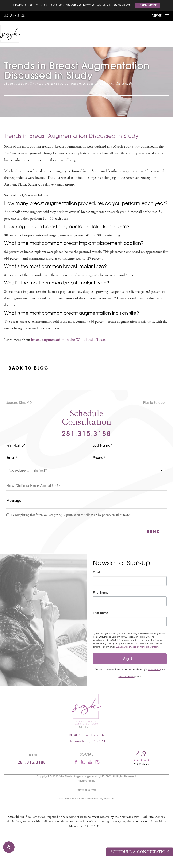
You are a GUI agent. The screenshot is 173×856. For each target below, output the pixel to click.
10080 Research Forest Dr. (86, 738)
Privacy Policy (154, 670)
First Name (100, 592)
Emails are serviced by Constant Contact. (137, 646)
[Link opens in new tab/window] (76, 761)
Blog (22, 83)
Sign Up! (129, 658)
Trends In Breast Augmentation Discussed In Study (82, 83)
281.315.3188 (14, 16)
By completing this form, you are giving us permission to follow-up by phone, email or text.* (71, 515)
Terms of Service (127, 677)
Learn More (147, 5)
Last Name (100, 612)
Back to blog (28, 368)
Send (153, 532)
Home (10, 83)
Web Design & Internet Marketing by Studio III (86, 799)
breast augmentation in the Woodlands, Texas (68, 340)
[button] (9, 847)
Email (97, 572)
